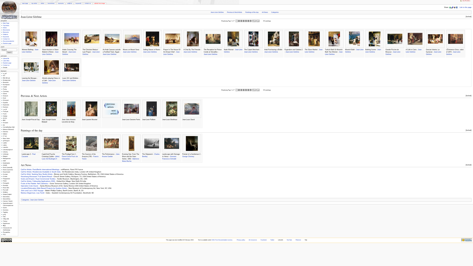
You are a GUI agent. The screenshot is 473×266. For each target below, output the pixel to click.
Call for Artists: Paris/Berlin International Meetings (40, 169)
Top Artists (34, 3)
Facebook (264, 240)
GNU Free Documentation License (222, 240)
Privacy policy (241, 240)
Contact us (6, 65)
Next (254, 21)
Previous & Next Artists (234, 12)
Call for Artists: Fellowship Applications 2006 (38, 181)
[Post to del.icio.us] (452, 7)
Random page (7, 43)
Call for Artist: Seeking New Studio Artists (37, 174)
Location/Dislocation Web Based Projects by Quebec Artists (44, 188)
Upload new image (99, 3)
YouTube (289, 240)
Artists (42, 3)
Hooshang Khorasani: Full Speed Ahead (36, 176)
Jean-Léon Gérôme (217, 12)
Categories (275, 12)
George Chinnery (188, 156)
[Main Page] (9, 9)
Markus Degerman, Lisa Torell (33, 193)
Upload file (6, 58)
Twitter (272, 240)
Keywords (78, 3)
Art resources (253, 240)
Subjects (69, 3)
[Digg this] (454, 7)
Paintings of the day (252, 12)
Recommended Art (8, 41)
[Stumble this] (450, 7)
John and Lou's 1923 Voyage (32, 190)
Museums (61, 3)
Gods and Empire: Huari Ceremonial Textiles (38, 179)
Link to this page (465, 7)
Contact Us (88, 3)
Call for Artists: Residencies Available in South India (41, 172)
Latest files (6, 60)
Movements (51, 3)
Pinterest (298, 240)
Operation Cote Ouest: (30, 186)
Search (2, 47)
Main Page (25, 3)
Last (258, 21)
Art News (265, 12)
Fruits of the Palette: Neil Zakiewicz (35, 183)
